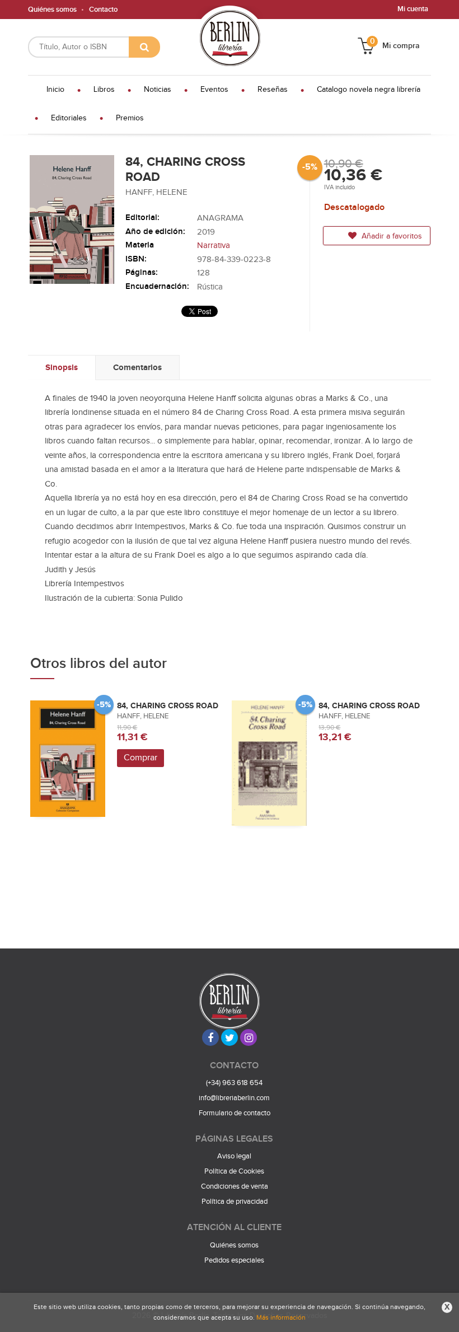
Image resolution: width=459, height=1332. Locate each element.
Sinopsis (61, 367)
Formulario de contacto (234, 1113)
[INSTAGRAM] (248, 1037)
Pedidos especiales (234, 1260)
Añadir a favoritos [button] (390, 236)
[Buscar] (144, 47)
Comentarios (137, 367)
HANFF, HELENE (156, 192)
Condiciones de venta (234, 1186)
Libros (104, 89)
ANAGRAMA (220, 218)
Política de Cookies (234, 1171)
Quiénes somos (52, 9)
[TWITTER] (229, 1037)
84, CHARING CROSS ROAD (167, 706)
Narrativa (213, 245)
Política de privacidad (235, 1201)
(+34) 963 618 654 (234, 1082)
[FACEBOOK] (210, 1037)
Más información (281, 1317)
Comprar (140, 758)
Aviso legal (234, 1156)
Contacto (103, 9)
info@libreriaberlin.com (234, 1097)
